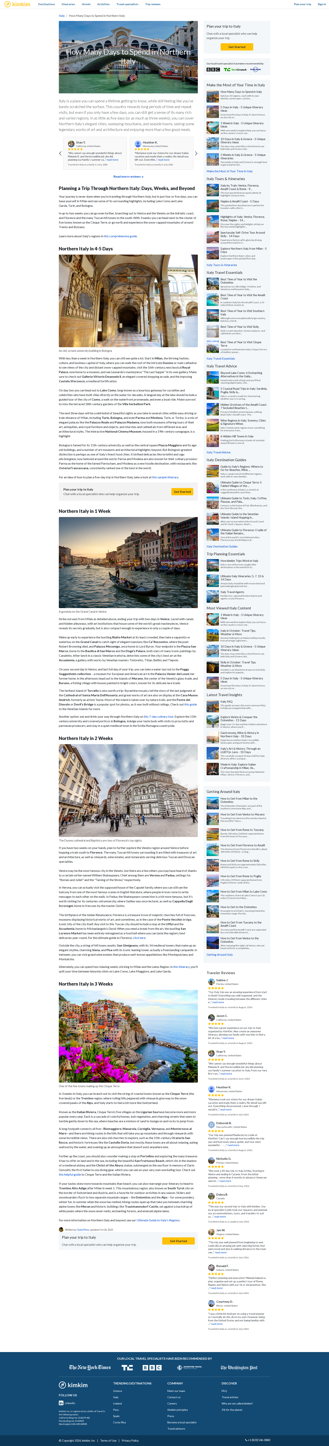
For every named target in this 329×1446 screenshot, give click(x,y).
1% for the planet (232, 1409)
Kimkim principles (177, 1409)
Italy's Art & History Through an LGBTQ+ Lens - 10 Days (240, 750)
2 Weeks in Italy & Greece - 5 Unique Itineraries (243, 156)
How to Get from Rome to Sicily (240, 860)
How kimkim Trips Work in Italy (239, 560)
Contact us (174, 1397)
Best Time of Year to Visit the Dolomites (238, 280)
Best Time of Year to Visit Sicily (239, 326)
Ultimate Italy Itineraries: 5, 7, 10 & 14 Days (242, 577)
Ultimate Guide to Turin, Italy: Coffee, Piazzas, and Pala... (243, 499)
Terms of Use (108, 1440)
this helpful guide (70, 1174)
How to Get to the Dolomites (238, 907)
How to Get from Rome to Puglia (240, 876)
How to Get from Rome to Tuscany (242, 829)
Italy (62, 15)
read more (97, 159)
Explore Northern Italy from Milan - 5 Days (243, 250)
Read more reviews (127, 176)
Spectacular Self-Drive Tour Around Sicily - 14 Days (242, 234)
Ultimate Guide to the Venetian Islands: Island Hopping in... (239, 515)
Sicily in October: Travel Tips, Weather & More (238, 663)
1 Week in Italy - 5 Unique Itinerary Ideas (242, 124)
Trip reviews (153, 4)
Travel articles (230, 1397)
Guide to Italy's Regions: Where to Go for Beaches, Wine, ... (241, 468)
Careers (172, 1403)
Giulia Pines (83, 1229)
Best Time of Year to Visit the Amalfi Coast (242, 296)
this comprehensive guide (120, 236)
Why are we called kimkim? (237, 1403)
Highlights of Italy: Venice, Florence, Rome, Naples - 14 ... (242, 218)
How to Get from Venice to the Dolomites (239, 939)
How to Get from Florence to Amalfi (242, 845)
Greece (117, 1390)
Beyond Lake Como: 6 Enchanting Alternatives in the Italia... (241, 374)
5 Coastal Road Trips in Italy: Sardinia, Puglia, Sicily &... (243, 390)
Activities (103, 4)
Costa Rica (119, 1422)
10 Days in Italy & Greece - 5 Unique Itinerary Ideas (242, 140)
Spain (116, 1416)
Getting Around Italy (220, 954)
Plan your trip (302, 4)
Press (170, 1416)
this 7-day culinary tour (158, 716)
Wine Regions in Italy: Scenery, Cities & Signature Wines (243, 422)
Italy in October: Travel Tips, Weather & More (238, 632)
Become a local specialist (182, 1422)
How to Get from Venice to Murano (242, 814)
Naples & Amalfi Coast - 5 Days (239, 201)
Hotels (86, 4)
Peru (116, 1409)
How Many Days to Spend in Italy (241, 91)
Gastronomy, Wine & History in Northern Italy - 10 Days (239, 734)
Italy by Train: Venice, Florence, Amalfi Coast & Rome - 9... (239, 187)
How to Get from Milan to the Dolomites (238, 800)
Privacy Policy (130, 1440)
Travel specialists (127, 4)
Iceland (117, 1403)
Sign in (322, 4)
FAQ (224, 1390)
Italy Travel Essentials (221, 358)
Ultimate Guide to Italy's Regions (158, 1220)
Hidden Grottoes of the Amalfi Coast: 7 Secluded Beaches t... (243, 406)
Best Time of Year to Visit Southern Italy (242, 312)
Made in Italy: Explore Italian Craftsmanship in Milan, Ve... (238, 766)
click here (139, 937)
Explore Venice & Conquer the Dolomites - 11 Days (238, 718)
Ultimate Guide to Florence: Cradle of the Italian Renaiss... (243, 531)
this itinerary (181, 966)
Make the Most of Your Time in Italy (230, 171)
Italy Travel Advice (219, 452)
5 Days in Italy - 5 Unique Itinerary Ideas (241, 108)
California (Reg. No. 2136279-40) (74, 1417)
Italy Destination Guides (222, 546)
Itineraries (68, 4)
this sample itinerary (165, 477)
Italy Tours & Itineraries (222, 265)
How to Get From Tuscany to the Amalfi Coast (241, 924)
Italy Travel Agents (232, 592)
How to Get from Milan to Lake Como (243, 891)
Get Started (182, 491)
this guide (190, 704)
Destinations (46, 4)
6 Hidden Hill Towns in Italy (237, 436)
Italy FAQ (226, 701)
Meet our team (176, 1390)
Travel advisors (176, 1428)
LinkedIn (70, 1403)
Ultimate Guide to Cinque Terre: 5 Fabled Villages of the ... (241, 484)
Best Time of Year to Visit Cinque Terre (240, 343)
